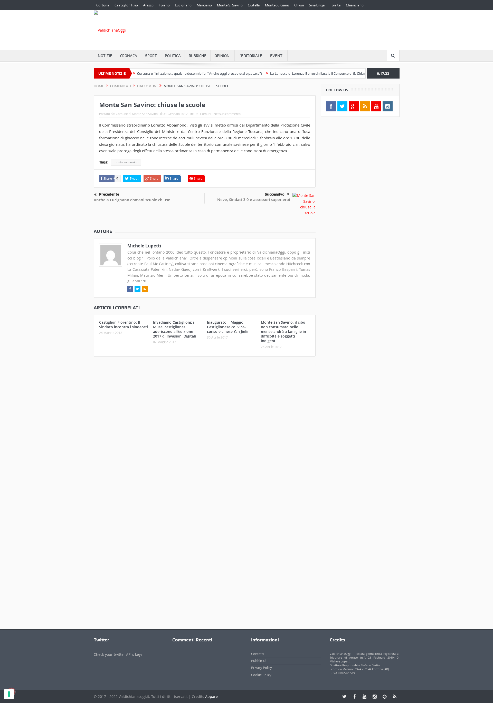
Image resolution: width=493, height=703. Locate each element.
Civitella (254, 5)
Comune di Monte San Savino (137, 114)
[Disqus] (205, 428)
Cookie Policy (261, 674)
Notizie (105, 55)
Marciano (204, 5)
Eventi (276, 55)
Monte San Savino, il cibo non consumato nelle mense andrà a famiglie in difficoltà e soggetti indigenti (283, 331)
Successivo (275, 194)
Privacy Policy (261, 667)
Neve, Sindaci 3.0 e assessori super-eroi (253, 199)
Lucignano (183, 5)
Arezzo (148, 5)
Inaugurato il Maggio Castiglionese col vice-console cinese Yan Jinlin (228, 327)
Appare (211, 696)
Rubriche (197, 55)
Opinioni (222, 55)
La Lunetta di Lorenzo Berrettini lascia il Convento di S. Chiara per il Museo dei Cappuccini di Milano (334, 73)
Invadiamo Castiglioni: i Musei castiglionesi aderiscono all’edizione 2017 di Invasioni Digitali (174, 329)
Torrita (335, 5)
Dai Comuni (202, 114)
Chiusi (299, 5)
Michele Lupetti (144, 246)
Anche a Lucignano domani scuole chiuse (132, 200)
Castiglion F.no (126, 5)
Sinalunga (317, 5)
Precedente (109, 194)
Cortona (102, 5)
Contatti (257, 653)
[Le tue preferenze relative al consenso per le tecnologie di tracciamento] (9, 694)
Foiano (164, 5)
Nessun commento (227, 114)
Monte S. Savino (230, 5)
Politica (173, 55)
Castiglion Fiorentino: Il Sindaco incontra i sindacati (123, 324)
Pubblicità (258, 660)
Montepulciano (277, 5)
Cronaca (128, 55)
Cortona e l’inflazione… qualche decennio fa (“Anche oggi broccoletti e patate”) (186, 73)
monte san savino (126, 162)
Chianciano (355, 5)
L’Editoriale (250, 55)
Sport (151, 55)
